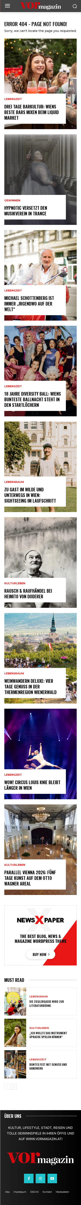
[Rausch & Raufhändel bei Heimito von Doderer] (40, 562)
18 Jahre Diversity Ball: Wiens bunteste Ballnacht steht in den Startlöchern (32, 399)
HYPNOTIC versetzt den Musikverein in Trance (25, 211)
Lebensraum (14, 482)
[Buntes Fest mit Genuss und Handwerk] (15, 1064)
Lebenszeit (13, 99)
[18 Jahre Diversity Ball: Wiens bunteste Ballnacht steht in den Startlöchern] (40, 371)
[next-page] (14, 1086)
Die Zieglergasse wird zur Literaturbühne (46, 1003)
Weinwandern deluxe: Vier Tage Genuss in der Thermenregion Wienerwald (30, 686)
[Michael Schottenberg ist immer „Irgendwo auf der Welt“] (40, 275)
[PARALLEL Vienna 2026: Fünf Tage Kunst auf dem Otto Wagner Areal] (40, 849)
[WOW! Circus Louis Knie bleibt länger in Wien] (40, 754)
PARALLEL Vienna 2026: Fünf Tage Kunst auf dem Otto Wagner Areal (30, 878)
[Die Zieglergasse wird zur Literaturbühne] (15, 1001)
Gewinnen (12, 200)
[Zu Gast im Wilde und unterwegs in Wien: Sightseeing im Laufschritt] (40, 467)
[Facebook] (28, 1178)
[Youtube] (52, 1178)
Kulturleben (14, 583)
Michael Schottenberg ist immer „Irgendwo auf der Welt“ (29, 303)
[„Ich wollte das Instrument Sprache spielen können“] (15, 1033)
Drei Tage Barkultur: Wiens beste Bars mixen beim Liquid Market (31, 112)
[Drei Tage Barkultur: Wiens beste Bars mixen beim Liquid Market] (40, 84)
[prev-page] (7, 1086)
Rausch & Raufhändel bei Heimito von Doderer (28, 594)
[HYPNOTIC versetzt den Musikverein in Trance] (40, 179)
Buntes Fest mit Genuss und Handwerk (48, 1066)
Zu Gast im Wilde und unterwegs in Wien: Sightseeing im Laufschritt (30, 495)
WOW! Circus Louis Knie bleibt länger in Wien (32, 785)
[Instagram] (40, 1178)
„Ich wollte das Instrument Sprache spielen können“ (48, 1035)
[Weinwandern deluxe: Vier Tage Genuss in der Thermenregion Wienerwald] (40, 658)
